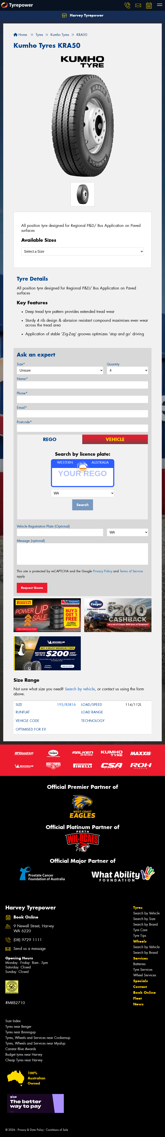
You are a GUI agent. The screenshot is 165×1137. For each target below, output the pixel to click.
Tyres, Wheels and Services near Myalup (35, 1043)
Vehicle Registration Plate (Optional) (43, 526)
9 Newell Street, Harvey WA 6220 (34, 929)
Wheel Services (144, 975)
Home (22, 34)
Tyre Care (140, 930)
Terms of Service (131, 571)
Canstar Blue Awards (20, 1049)
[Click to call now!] (127, 5)
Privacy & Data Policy (31, 1130)
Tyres (137, 907)
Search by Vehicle (146, 913)
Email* (22, 407)
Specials (140, 981)
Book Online (144, 992)
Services (140, 958)
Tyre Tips (139, 935)
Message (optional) (31, 540)
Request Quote (32, 588)
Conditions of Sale (57, 1130)
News (138, 1004)
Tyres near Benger (18, 1026)
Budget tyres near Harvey (23, 1054)
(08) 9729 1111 (28, 939)
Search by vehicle (80, 689)
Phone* (22, 393)
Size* (21, 364)
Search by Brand (145, 924)
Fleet (137, 998)
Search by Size (144, 919)
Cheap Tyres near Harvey (24, 1060)
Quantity (113, 364)
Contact (140, 986)
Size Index (13, 1021)
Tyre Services (142, 969)
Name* (22, 379)
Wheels (140, 941)
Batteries (139, 964)
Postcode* (24, 422)
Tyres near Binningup (20, 1032)
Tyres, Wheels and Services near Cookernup (37, 1037)
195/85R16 (66, 704)
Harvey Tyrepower (86, 15)
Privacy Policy (102, 571)
